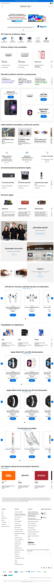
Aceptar (36, 579)
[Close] (52, 575)
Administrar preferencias (26, 579)
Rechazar (47, 579)
